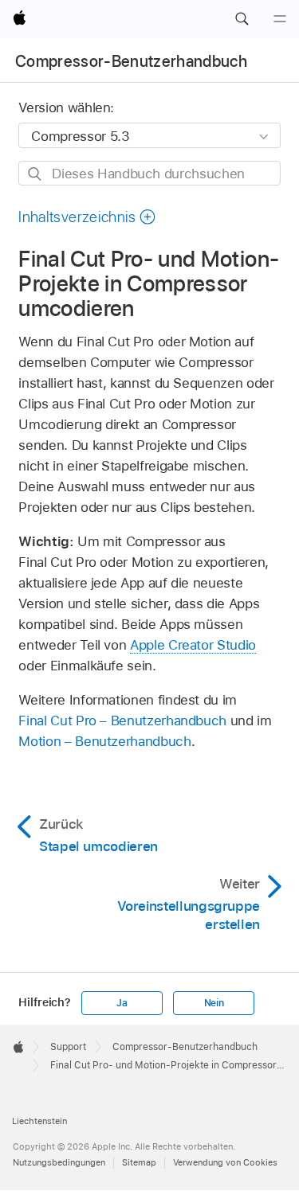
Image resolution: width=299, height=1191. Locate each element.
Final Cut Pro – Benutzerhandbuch (122, 720)
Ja (122, 1003)
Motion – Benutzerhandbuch (104, 741)
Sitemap (139, 1162)
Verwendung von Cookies (225, 1162)
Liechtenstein (39, 1121)
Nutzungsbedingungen (59, 1162)
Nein (214, 1003)
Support (68, 1046)
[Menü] (280, 19)
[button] (241, 19)
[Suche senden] (35, 174)
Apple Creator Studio (193, 645)
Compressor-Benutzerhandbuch (131, 61)
